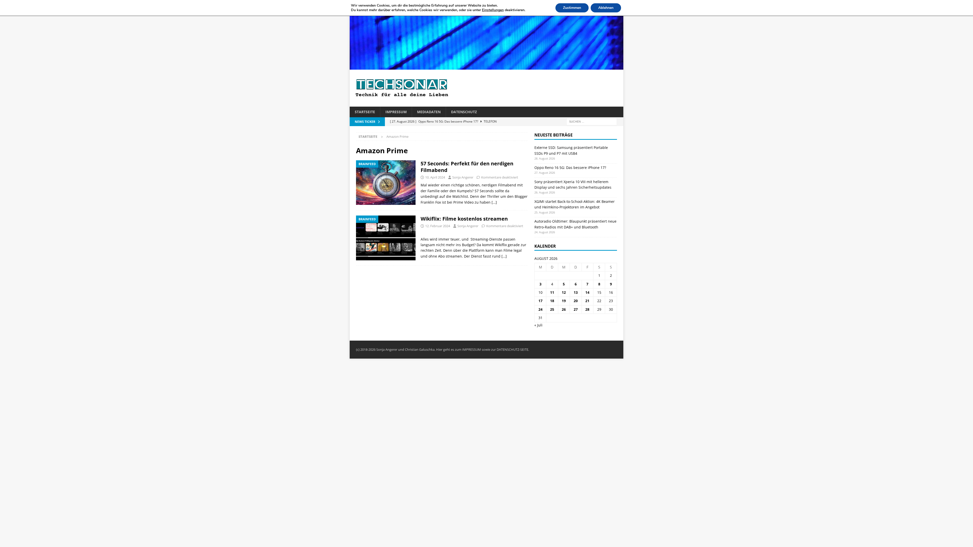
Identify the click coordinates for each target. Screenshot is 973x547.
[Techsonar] (486, 66)
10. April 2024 (435, 177)
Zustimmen (572, 7)
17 (540, 300)
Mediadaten (429, 111)
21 (587, 300)
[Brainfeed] (386, 182)
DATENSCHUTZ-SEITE (512, 349)
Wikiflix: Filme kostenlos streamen (464, 218)
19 (564, 300)
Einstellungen (493, 10)
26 (564, 309)
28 (587, 309)
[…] (494, 202)
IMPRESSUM (471, 349)
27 (576, 309)
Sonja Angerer (462, 177)
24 (540, 309)
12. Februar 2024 (437, 226)
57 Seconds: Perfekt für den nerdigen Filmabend (467, 166)
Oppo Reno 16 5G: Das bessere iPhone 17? (570, 167)
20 (576, 300)
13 (576, 292)
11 (552, 292)
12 (564, 292)
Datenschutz (464, 111)
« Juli (538, 325)
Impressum (396, 111)
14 (587, 292)
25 (552, 309)
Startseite (365, 111)
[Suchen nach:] (591, 121)
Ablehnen (605, 7)
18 (552, 300)
